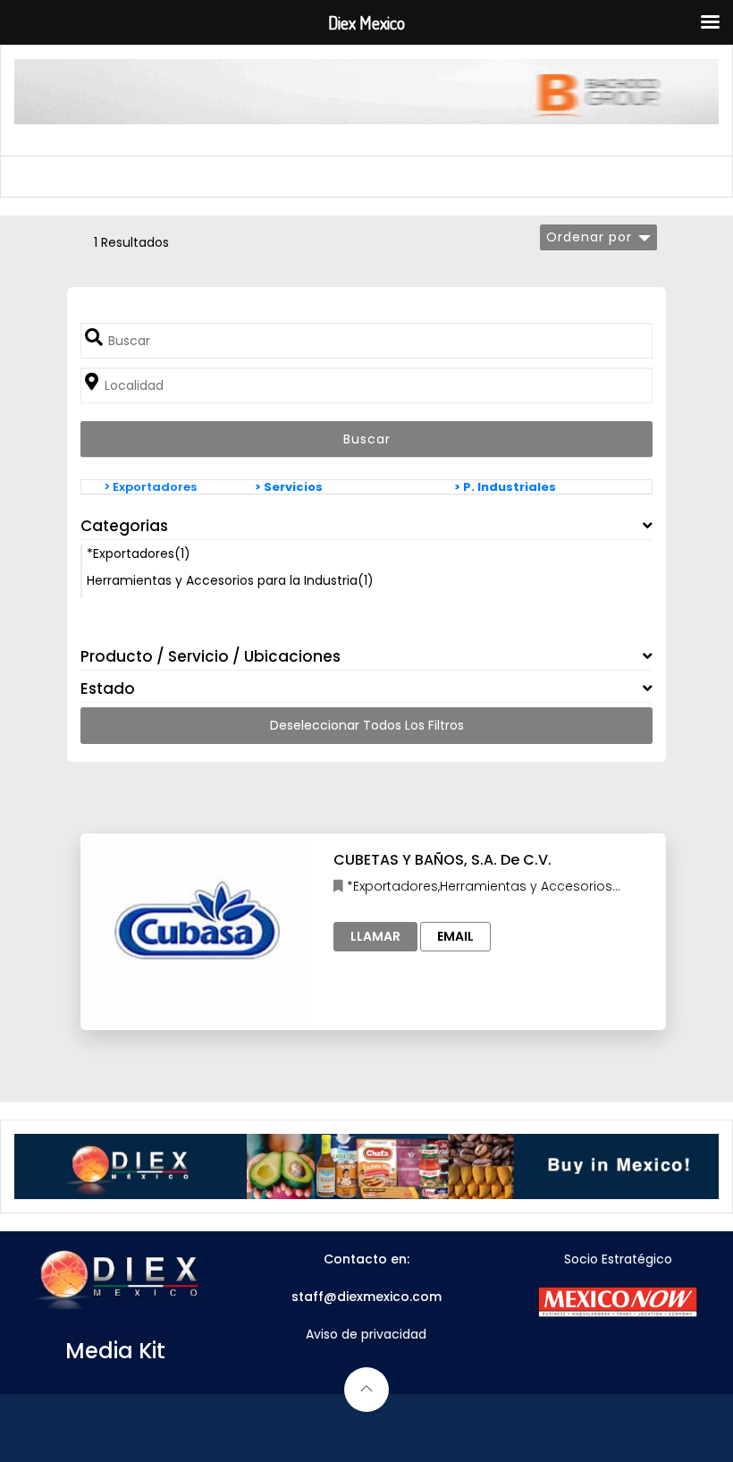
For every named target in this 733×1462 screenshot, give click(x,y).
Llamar (375, 936)
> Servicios (289, 486)
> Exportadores (150, 486)
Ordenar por (589, 237)
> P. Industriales (505, 486)
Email (455, 936)
